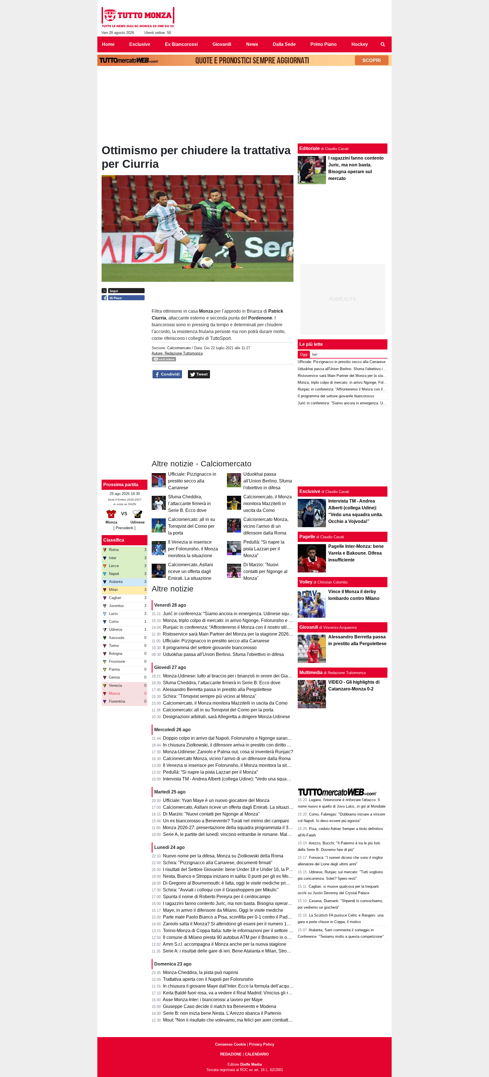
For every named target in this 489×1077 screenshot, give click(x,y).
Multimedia (311, 672)
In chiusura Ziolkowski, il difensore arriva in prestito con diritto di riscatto (234, 745)
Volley (305, 582)
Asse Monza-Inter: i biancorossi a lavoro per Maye (213, 999)
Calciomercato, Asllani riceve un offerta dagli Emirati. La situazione (190, 571)
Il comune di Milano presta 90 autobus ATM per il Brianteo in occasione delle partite (246, 937)
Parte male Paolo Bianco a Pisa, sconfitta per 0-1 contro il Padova (229, 917)
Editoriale (309, 148)
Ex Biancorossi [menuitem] (181, 44)
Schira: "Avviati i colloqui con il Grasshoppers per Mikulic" (221, 889)
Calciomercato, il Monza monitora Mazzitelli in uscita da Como (267, 503)
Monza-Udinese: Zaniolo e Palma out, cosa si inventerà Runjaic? (228, 751)
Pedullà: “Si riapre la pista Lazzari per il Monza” (263, 549)
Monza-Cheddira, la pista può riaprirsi (200, 972)
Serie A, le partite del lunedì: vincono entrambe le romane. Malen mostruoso (238, 834)
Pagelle (307, 536)
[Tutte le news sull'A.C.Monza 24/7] (138, 17)
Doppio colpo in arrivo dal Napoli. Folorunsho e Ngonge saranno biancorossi (240, 738)
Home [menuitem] (108, 44)
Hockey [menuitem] (359, 44)
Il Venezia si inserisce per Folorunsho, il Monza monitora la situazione (193, 549)
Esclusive (309, 491)
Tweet (201, 374)
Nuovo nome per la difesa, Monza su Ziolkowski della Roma (223, 855)
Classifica (113, 540)
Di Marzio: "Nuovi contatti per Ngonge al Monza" (265, 571)
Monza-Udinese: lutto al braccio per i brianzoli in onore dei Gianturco (231, 675)
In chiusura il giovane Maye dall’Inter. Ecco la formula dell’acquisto (229, 986)
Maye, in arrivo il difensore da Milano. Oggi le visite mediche (223, 910)
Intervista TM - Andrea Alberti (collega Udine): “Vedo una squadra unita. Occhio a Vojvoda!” (253, 778)
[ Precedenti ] (124, 528)
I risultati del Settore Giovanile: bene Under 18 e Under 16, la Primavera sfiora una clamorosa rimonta (264, 869)
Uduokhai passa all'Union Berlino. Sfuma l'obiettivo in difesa (267, 481)
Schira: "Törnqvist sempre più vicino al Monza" (209, 696)
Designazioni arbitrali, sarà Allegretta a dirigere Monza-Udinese (226, 716)
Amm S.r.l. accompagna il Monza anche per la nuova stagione (224, 944)
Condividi (170, 374)
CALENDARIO (257, 1054)
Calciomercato (179, 348)
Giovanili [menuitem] (222, 44)
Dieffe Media (251, 1064)
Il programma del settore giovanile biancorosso (210, 647)
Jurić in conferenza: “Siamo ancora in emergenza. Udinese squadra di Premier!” (242, 613)
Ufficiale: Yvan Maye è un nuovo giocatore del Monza (216, 800)
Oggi (304, 354)
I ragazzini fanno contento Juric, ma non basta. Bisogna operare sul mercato (239, 903)
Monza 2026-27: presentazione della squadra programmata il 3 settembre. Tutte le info (249, 827)
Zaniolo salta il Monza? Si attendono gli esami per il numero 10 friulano (234, 923)
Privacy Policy (261, 1044)
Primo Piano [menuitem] (323, 44)
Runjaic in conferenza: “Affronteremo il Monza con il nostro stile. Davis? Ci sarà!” (243, 627)
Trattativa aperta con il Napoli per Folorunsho (208, 979)
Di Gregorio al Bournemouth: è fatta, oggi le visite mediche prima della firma (238, 883)
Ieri (314, 354)
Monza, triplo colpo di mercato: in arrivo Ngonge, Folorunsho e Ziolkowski (236, 620)
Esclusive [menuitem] (139, 44)
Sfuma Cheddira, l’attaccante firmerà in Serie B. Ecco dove (189, 503)
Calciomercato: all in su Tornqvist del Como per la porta (191, 526)
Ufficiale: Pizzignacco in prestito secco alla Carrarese (192, 481)
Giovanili (308, 627)
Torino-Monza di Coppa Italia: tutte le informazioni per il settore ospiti (231, 930)
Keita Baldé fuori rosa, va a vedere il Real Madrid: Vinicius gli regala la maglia (241, 992)
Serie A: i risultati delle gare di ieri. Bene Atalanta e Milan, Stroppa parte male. (240, 951)
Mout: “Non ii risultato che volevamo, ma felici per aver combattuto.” (230, 1020)
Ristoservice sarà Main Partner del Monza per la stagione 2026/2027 (231, 634)
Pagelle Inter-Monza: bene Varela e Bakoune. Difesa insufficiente (356, 553)
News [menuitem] (252, 44)
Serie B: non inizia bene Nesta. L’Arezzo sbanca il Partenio (222, 1013)
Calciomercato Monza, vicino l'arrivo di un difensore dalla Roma (265, 526)
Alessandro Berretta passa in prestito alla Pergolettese (217, 689)
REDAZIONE (231, 1054)
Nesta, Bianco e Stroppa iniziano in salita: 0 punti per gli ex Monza (229, 876)
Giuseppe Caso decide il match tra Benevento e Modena (219, 1006)
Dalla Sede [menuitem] (284, 44)
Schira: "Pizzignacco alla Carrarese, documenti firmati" (218, 862)
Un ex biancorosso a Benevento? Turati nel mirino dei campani (226, 820)
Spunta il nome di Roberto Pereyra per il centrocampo (217, 896)
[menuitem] (382, 44)
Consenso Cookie (230, 1044)
